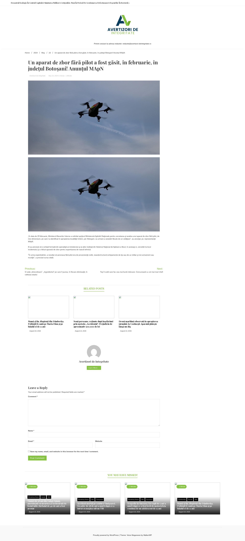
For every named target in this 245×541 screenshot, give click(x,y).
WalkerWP (147, 535)
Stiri (49, 497)
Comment (33, 396)
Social (62, 76)
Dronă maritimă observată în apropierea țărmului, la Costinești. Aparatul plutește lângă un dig (138, 324)
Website (98, 441)
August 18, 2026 (35, 331)
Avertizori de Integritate (37, 76)
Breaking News (33, 497)
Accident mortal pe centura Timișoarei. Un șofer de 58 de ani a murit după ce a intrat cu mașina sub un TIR (96, 506)
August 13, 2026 (80, 331)
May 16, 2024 (53, 76)
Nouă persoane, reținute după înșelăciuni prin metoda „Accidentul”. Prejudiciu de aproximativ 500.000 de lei (93, 324)
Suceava (149, 499)
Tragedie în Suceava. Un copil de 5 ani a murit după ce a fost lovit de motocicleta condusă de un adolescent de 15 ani (146, 506)
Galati (43, 497)
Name (31, 431)
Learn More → (94, 368)
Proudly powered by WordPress (106, 535)
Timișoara (99, 499)
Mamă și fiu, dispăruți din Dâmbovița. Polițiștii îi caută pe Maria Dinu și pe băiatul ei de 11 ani (46, 324)
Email (31, 441)
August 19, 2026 (34, 512)
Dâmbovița (182, 499)
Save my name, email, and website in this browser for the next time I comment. (64, 451)
